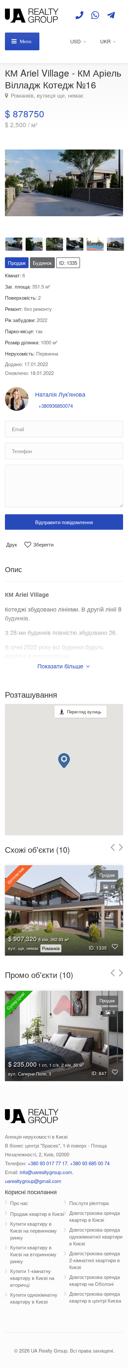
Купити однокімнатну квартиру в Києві (33, 1298)
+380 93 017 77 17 (47, 1163)
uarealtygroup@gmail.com (33, 1180)
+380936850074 (55, 405)
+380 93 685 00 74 (90, 1163)
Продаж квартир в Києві (37, 1213)
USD (75, 41)
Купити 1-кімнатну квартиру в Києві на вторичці (32, 1277)
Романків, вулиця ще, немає (46, 95)
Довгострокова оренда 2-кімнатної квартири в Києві (94, 1260)
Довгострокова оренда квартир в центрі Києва (95, 1297)
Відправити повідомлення (64, 522)
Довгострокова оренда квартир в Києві (94, 1216)
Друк (11, 544)
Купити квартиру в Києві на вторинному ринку (33, 1254)
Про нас (19, 1202)
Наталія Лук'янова (60, 394)
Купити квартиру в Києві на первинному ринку (33, 1230)
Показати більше (61, 665)
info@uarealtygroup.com (46, 1172)
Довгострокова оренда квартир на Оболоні (94, 1280)
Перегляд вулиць (84, 711)
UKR (105, 41)
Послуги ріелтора (89, 1202)
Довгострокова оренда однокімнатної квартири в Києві (95, 1236)
